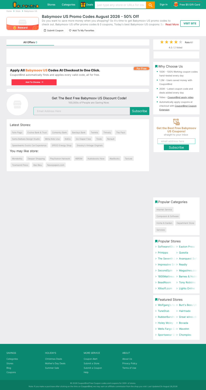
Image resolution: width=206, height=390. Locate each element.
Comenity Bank (59, 132)
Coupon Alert (90, 358)
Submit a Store (91, 363)
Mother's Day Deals (55, 363)
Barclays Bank (78, 132)
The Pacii (120, 132)
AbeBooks (115, 158)
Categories (68, 4)
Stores (51, 4)
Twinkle (94, 132)
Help (86, 372)
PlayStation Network (60, 158)
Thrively (107, 132)
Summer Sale (52, 367)
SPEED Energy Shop (61, 145)
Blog (8, 367)
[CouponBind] (28, 4)
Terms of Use (129, 367)
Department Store (185, 223)
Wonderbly (17, 158)
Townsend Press (20, 165)
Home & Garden (164, 223)
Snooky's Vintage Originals (90, 145)
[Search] (150, 5)
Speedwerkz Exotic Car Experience (29, 145)
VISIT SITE (189, 23)
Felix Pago (17, 132)
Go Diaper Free (83, 139)
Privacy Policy (129, 363)
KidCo (68, 139)
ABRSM (78, 158)
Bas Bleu (37, 165)
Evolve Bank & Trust (37, 132)
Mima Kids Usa (52, 139)
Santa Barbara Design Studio (26, 139)
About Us (127, 358)
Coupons (11, 372)
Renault (110, 139)
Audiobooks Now (96, 158)
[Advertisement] (78, 56)
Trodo (99, 139)
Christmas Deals (53, 358)
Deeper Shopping (36, 158)
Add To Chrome (31, 82)
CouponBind (86, 386)
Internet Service (164, 209)
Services (161, 230)
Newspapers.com (55, 165)
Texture (128, 158)
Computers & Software (168, 216)
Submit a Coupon (93, 367)
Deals (89, 4)
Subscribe (139, 111)
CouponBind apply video (180, 97)
